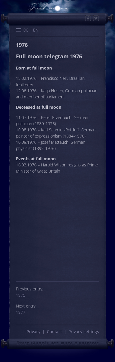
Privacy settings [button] (83, 331)
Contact (54, 331)
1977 (20, 312)
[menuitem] (26, 30)
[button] (18, 30)
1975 (20, 295)
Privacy (33, 331)
